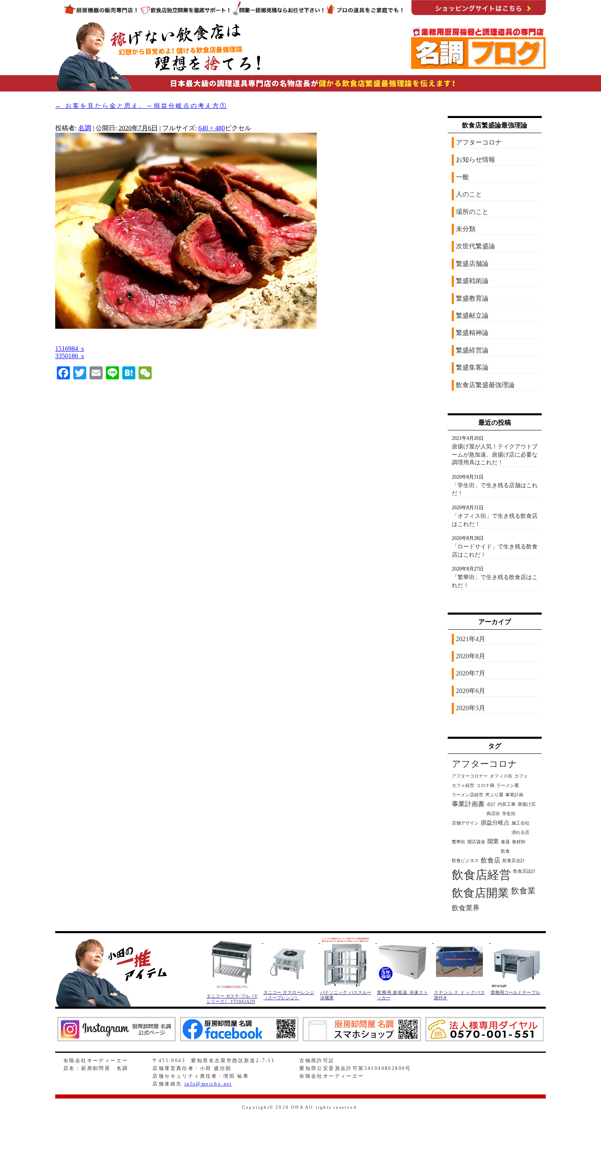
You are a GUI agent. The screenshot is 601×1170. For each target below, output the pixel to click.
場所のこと (472, 211)
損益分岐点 (495, 823)
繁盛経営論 (472, 350)
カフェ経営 (463, 785)
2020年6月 (470, 690)
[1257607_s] (186, 326)
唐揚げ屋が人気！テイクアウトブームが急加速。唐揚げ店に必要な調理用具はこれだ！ (495, 454)
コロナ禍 (485, 785)
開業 (493, 841)
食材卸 (518, 842)
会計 (491, 804)
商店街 (493, 813)
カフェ (521, 776)
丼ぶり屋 (494, 795)
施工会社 (520, 823)
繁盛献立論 (472, 315)
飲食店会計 (513, 860)
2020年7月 (470, 673)
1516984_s (69, 348)
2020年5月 (470, 707)
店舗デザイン (465, 823)
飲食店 (490, 860)
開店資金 (476, 842)
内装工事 (507, 804)
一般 (462, 177)
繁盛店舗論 (472, 263)
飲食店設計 (524, 871)
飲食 (505, 851)
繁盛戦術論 (472, 280)
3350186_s (69, 355)
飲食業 (523, 890)
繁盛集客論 (472, 367)
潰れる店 (520, 832)
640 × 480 (211, 128)
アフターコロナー (470, 776)
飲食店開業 (480, 893)
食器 (505, 842)
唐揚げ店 (527, 804)
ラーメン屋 (507, 785)
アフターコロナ (479, 142)
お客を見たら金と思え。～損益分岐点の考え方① (141, 106)
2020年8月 (470, 656)
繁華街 (458, 842)
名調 (84, 128)
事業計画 (514, 795)
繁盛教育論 (472, 298)
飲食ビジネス (465, 860)
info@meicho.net (208, 1084)
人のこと (469, 194)
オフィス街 (501, 776)
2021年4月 (470, 638)
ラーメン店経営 (467, 795)
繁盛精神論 (472, 332)
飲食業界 (466, 908)
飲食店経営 (481, 874)
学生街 (509, 813)
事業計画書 (468, 803)
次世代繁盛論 (475, 246)
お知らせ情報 (475, 159)
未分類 (465, 228)
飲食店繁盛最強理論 (485, 384)
